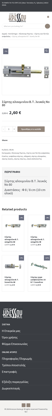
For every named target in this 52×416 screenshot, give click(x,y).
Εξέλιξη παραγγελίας (15, 382)
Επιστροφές (9, 372)
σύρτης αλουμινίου (38, 156)
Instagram (28, 8)
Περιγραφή (12, 172)
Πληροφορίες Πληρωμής (17, 359)
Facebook (23, 8)
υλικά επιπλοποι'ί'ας (34, 159)
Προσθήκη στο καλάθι (31, 129)
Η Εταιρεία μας (11, 331)
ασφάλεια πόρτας (16, 156)
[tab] (23, 172)
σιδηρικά (27, 156)
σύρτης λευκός (7, 159)
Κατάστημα (12, 34)
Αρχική (4, 34)
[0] (47, 18)
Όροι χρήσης (9, 337)
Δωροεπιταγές (11, 388)
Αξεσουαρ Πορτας (26, 34)
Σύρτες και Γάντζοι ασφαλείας (38, 153)
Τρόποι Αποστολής (13, 365)
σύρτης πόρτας (20, 159)
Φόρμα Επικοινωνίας (15, 344)
